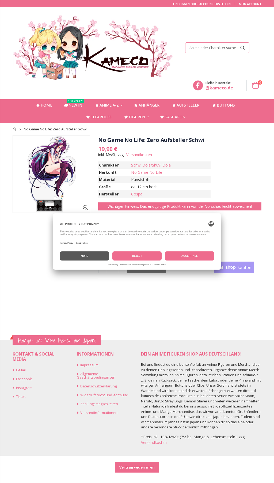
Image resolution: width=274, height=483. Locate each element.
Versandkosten (139, 154)
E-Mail (21, 370)
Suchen (243, 48)
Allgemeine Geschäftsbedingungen (96, 375)
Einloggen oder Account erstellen (202, 4)
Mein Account (250, 4)
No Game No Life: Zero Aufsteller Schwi (151, 140)
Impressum (89, 365)
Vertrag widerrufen (137, 467)
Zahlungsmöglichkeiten (99, 403)
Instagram (24, 387)
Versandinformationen (98, 412)
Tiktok (21, 396)
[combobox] (217, 48)
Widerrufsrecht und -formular (104, 395)
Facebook (24, 378)
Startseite (15, 129)
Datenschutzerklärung (98, 386)
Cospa (136, 194)
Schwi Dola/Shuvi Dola (150, 165)
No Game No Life (146, 172)
